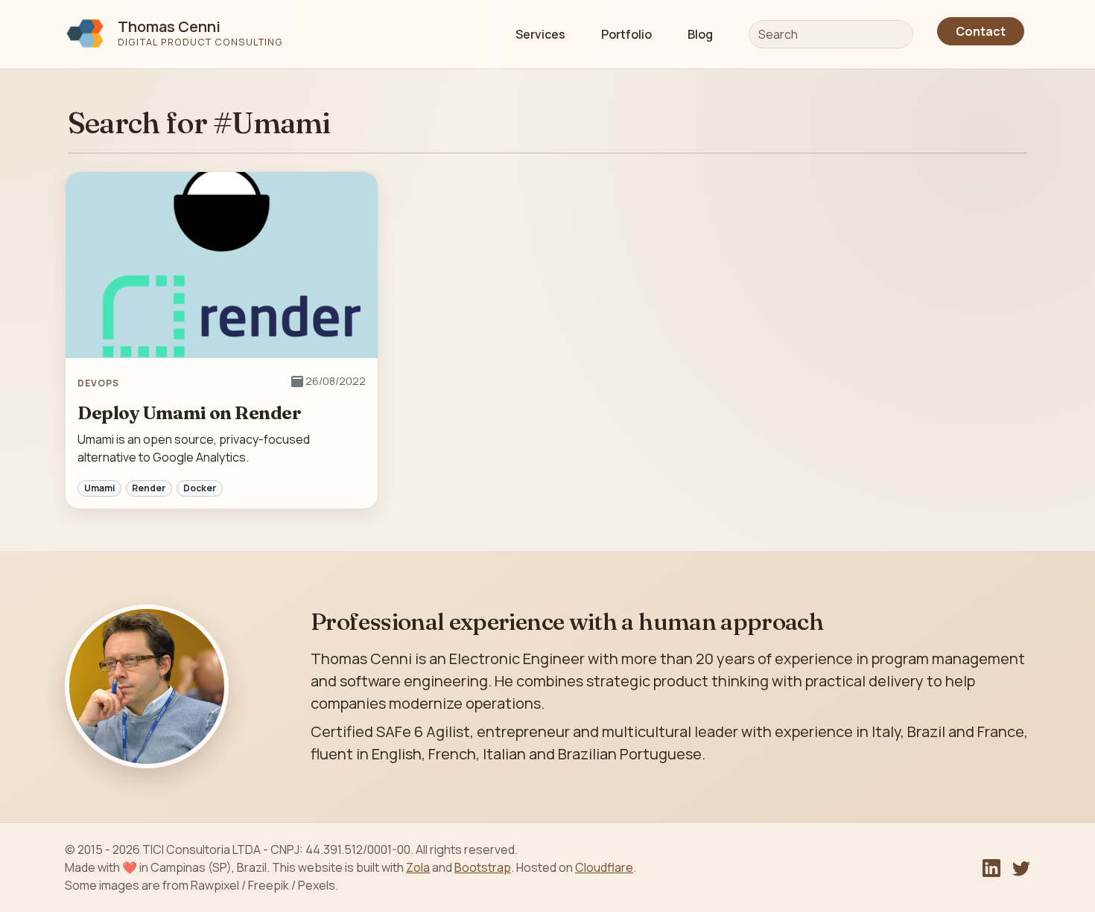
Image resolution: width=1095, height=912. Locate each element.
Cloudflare (604, 867)
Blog (700, 34)
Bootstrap (482, 867)
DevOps (98, 383)
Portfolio (626, 34)
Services (540, 34)
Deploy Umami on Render (189, 413)
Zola (418, 867)
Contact (981, 31)
